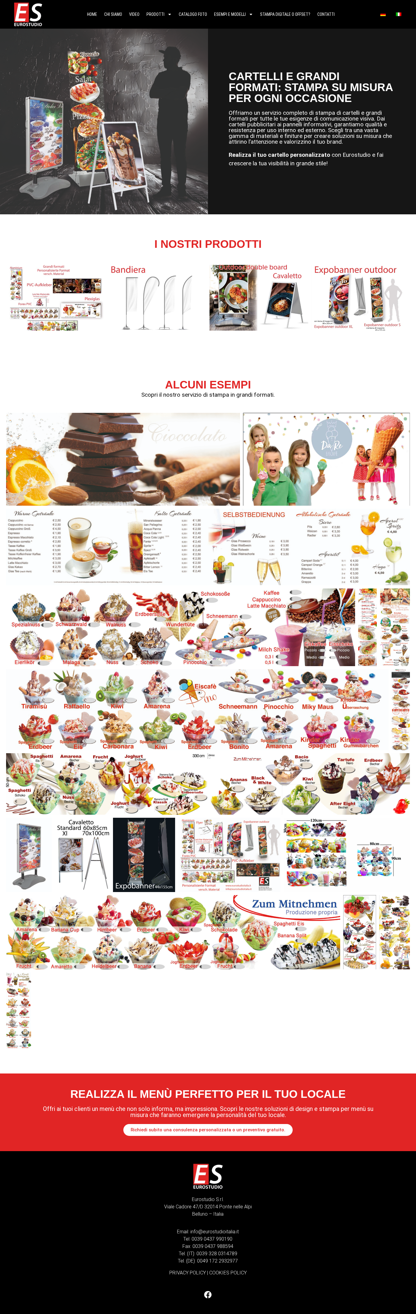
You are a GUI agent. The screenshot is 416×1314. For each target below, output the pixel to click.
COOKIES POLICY (228, 1273)
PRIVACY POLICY (187, 1273)
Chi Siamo (113, 14)
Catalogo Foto (193, 14)
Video (134, 14)
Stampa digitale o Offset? (285, 14)
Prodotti (155, 14)
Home (92, 14)
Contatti (326, 14)
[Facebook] (208, 1294)
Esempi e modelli (230, 14)
